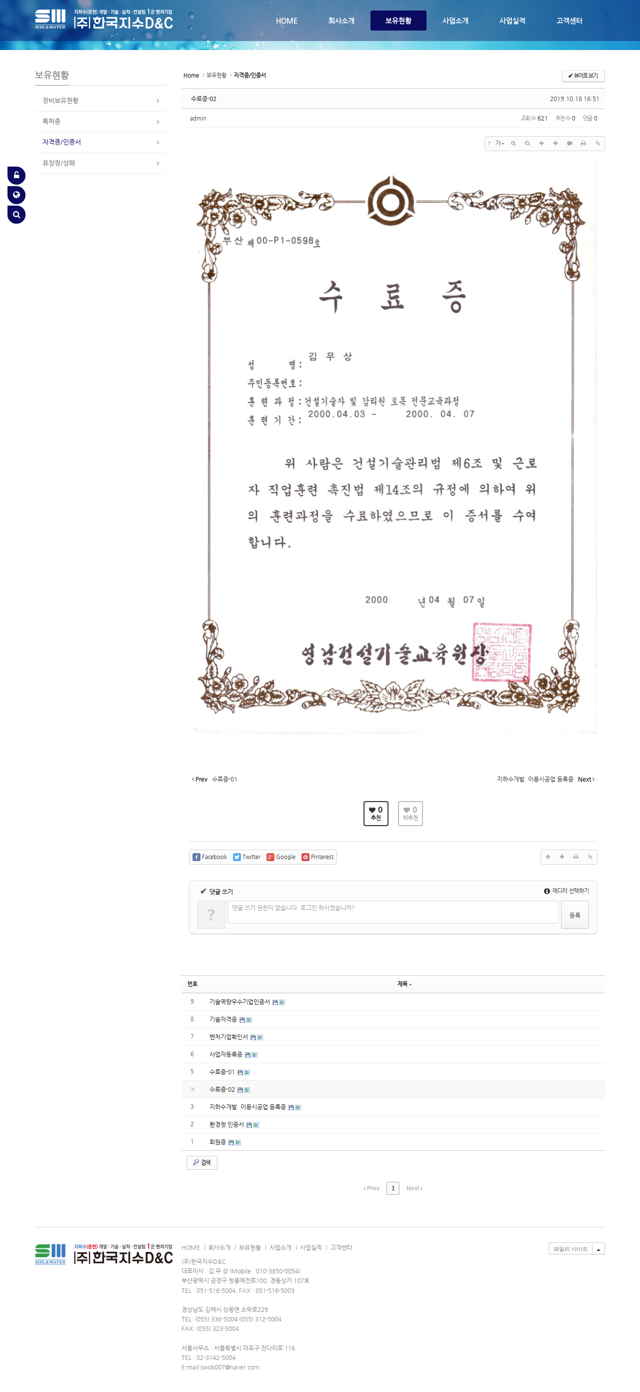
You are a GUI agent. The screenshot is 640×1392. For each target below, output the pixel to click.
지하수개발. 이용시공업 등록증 (249, 1106)
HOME (287, 21)
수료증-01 (223, 1071)
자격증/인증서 (61, 142)
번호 (193, 984)
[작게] (527, 144)
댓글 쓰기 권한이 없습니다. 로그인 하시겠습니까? (293, 907)
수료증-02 (203, 98)
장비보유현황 (60, 100)
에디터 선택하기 (570, 891)
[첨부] (597, 144)
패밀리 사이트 (571, 1249)
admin (198, 118)
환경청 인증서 (228, 1124)
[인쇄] (583, 144)
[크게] (513, 144)
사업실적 (513, 21)
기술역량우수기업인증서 (241, 1001)
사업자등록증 (227, 1054)
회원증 (219, 1141)
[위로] (541, 144)
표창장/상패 (58, 163)
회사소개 (341, 21)
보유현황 (399, 21)
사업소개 (455, 21)
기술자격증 (224, 1019)
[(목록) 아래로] (555, 144)
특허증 (51, 121)
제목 (403, 984)
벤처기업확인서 (230, 1036)
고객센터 (569, 21)
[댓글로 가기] (569, 144)
